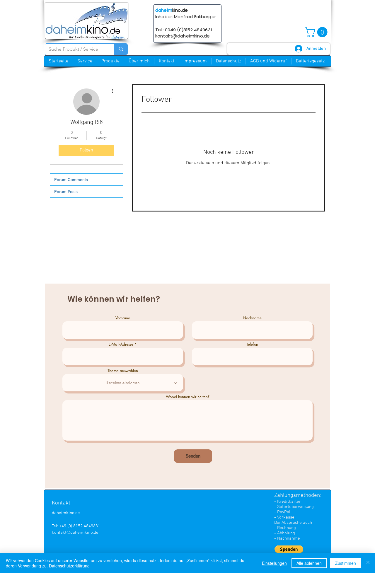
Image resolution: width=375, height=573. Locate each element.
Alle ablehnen (309, 563)
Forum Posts (66, 191)
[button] (317, 32)
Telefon (252, 344)
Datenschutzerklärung (69, 566)
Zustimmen (345, 563)
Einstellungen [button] (274, 563)
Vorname (122, 318)
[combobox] (122, 382)
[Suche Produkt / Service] (120, 49)
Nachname (252, 318)
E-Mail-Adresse (121, 344)
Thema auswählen (123, 371)
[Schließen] (367, 563)
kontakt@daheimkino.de (75, 532)
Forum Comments (71, 179)
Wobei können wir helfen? (187, 397)
